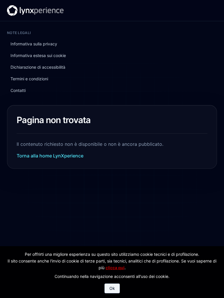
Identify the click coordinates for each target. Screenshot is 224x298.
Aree (127, 9)
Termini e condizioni (29, 78)
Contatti (145, 9)
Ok (112, 288)
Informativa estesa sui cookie (38, 55)
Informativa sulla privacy (33, 43)
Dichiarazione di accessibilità (37, 67)
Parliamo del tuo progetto (188, 9)
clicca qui (115, 267)
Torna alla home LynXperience (50, 156)
